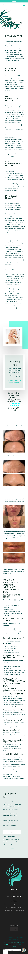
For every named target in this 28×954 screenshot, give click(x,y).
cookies (14, 946)
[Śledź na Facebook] (12, 929)
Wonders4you (15, 942)
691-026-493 (14, 893)
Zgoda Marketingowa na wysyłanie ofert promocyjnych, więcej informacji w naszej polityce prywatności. (11, 842)
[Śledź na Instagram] (16, 929)
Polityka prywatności (10, 944)
